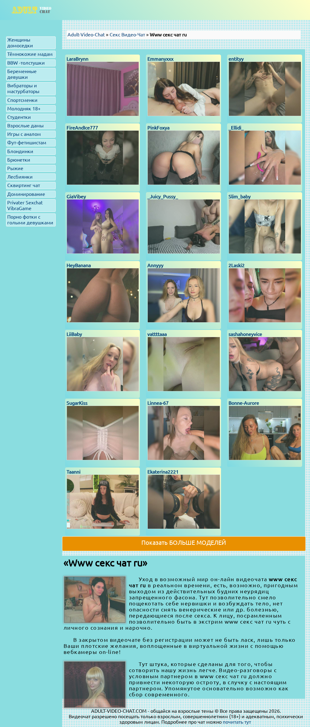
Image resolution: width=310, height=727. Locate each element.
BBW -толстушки (26, 62)
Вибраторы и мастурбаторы (23, 88)
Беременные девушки (22, 74)
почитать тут (237, 722)
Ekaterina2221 (163, 471)
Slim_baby (240, 196)
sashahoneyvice (245, 334)
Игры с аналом (24, 134)
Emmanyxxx (160, 59)
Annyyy (155, 265)
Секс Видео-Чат (127, 34)
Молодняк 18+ (24, 108)
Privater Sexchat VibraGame (25, 205)
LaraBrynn (77, 59)
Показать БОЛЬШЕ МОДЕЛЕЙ (183, 542)
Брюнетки (18, 159)
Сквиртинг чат (23, 185)
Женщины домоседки (20, 42)
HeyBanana (79, 265)
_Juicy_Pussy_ (162, 196)
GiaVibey (76, 196)
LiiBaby (74, 334)
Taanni (74, 471)
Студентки (19, 117)
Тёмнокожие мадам (30, 54)
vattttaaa (157, 334)
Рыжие (15, 168)
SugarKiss (77, 403)
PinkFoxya (158, 127)
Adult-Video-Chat (86, 34)
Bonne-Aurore (244, 403)
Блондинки (20, 151)
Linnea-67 (158, 403)
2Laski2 (237, 265)
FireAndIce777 (82, 127)
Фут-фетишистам (26, 142)
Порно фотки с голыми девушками (30, 219)
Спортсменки (22, 100)
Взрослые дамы (25, 125)
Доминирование (26, 194)
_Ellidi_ (236, 127)
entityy (236, 59)
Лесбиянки (20, 176)
